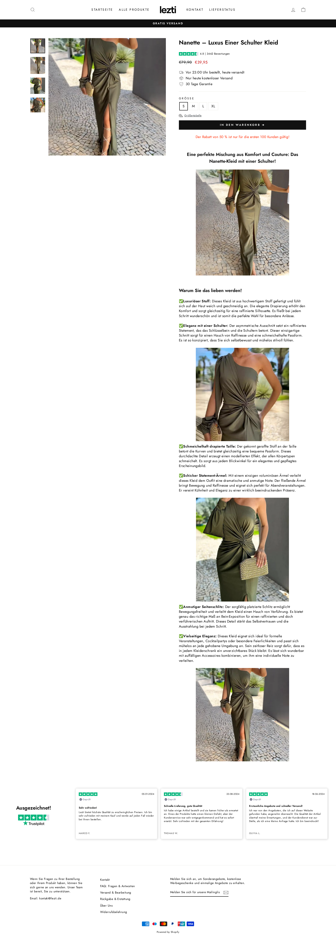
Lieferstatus (222, 9)
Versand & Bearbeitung (115, 892)
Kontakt (194, 9)
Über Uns (106, 905)
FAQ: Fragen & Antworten (117, 886)
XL (213, 106)
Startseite (102, 9)
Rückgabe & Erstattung (115, 899)
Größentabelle (193, 115)
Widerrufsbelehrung (113, 912)
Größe (186, 98)
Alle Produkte (134, 9)
